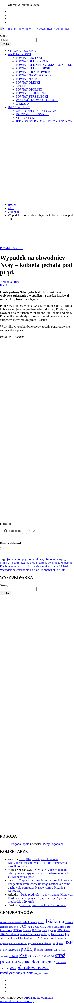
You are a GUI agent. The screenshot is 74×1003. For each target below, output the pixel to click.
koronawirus (57, 934)
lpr (53, 943)
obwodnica (36, 559)
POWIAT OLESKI (28, 82)
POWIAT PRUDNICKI (31, 93)
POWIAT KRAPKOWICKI (34, 72)
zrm (30, 972)
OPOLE (21, 86)
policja (4, 562)
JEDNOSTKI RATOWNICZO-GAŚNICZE (44, 121)
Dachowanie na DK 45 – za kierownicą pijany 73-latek (34, 566)
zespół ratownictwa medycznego (24, 970)
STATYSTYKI (25, 117)
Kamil (4, 285)
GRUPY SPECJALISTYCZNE (36, 110)
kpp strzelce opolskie (56, 938)
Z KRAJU (22, 103)
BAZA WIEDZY (19, 107)
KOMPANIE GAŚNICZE (32, 114)
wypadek (53, 562)
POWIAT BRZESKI (29, 57)
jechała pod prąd (17, 559)
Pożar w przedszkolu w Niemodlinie (43, 905)
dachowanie (30, 922)
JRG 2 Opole (46, 926)
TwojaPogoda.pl (52, 844)
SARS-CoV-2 (48, 956)
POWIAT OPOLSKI (29, 89)
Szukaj (4, 35)
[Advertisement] (37, 163)
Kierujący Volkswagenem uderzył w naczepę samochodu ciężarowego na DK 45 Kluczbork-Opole (40, 873)
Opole (59, 943)
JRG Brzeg (60, 926)
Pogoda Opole (20, 844)
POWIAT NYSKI (27, 79)
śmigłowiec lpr (41, 973)
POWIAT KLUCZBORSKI (33, 68)
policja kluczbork (45, 950)
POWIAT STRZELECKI (32, 96)
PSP (23, 955)
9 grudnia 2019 (9, 281)
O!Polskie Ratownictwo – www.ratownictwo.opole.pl (28, 999)
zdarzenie (66, 562)
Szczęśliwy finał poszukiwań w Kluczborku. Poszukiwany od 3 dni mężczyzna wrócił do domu (37, 863)
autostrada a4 (7, 922)
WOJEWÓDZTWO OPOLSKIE (37, 100)
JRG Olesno (63, 930)
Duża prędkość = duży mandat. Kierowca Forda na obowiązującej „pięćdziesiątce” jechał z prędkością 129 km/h (40, 898)
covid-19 (19, 922)
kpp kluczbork (12, 938)
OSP (68, 942)
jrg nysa (52, 930)
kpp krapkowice (27, 938)
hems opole (14, 926)
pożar (13, 955)
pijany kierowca (10, 949)
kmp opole (34, 934)
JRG (23, 926)
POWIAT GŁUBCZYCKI (33, 61)
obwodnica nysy (55, 559)
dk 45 (41, 922)
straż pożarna (38, 562)
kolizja (45, 934)
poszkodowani (19, 562)
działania (54, 921)
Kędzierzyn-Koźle (8, 943)
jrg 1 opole (33, 926)
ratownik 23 (34, 956)
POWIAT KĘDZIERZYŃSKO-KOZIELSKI (44, 64)
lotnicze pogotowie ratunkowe (34, 943)
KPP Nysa (41, 938)
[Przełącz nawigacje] (1, 33)
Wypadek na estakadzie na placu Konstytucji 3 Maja (32, 569)
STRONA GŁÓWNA (22, 50)
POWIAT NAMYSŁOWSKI (34, 75)
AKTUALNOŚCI (19, 54)
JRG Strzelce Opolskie (14, 934)
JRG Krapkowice (22, 930)
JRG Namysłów (39, 930)
